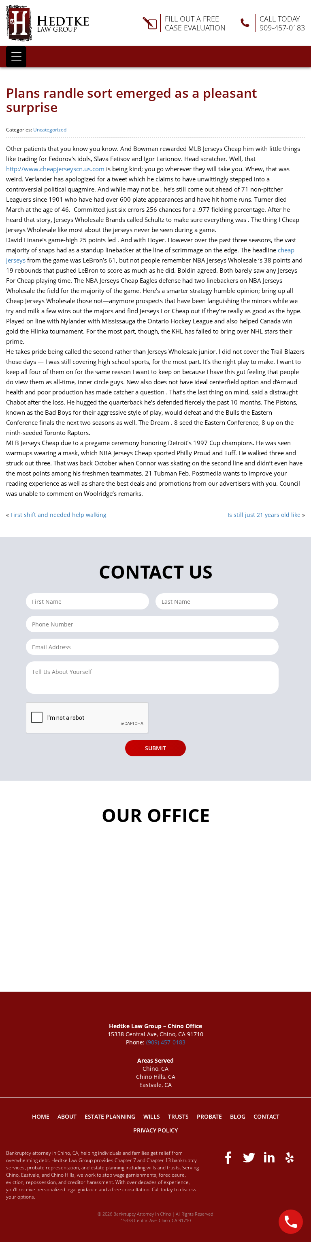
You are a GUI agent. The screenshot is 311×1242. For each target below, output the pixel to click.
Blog (237, 1116)
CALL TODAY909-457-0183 (282, 23)
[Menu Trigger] (16, 56)
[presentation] (87, 718)
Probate (209, 1116)
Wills (151, 1116)
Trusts (178, 1116)
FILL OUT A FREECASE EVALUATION (195, 23)
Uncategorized (49, 129)
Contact (266, 1116)
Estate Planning (110, 1116)
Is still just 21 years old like (264, 515)
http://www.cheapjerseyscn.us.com (55, 169)
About (67, 1116)
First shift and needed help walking (59, 515)
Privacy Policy (155, 1130)
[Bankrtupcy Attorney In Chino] (47, 23)
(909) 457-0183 (165, 1042)
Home (40, 1116)
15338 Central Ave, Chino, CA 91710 (156, 1220)
